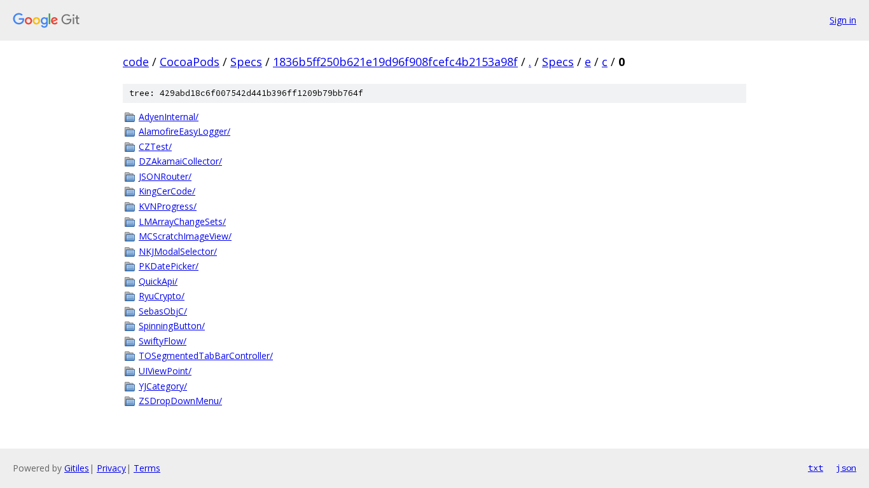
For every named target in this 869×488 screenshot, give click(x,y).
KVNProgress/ (168, 206)
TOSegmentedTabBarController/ (206, 355)
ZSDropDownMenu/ (180, 401)
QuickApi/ (158, 281)
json (846, 467)
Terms (147, 468)
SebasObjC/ (163, 311)
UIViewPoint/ (165, 371)
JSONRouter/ (165, 176)
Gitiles (76, 468)
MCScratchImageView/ (185, 236)
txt (815, 467)
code (136, 61)
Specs (246, 61)
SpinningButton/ (172, 326)
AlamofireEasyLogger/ (184, 131)
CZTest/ (155, 146)
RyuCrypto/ (161, 296)
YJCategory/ (163, 386)
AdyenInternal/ (168, 117)
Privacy (111, 468)
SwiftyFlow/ (162, 341)
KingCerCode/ (167, 191)
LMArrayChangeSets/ (182, 221)
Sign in (843, 20)
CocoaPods (189, 61)
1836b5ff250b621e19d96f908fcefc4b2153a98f (395, 61)
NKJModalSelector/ (178, 251)
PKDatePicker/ (168, 266)
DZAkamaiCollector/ (180, 161)
